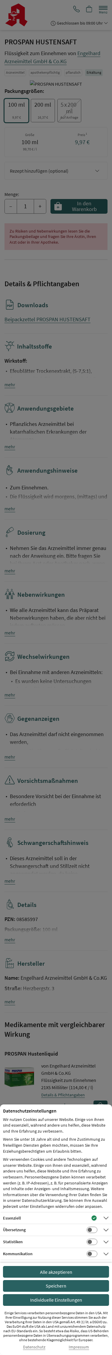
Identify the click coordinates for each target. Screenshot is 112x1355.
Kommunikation (18, 1253)
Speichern (56, 1286)
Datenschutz (34, 1347)
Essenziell (12, 1218)
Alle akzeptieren (56, 1272)
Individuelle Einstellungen (56, 1300)
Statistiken (13, 1241)
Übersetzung (14, 1229)
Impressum (79, 1347)
